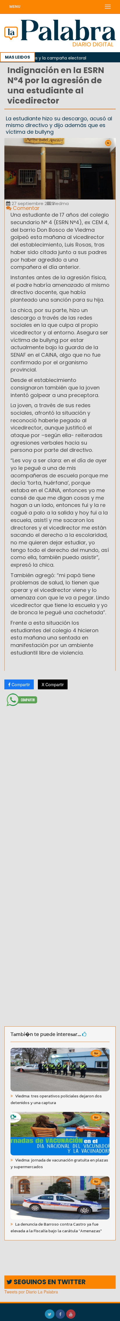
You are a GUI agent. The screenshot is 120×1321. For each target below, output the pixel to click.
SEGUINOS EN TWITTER (49, 1281)
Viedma (60, 203)
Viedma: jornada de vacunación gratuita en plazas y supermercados (59, 1163)
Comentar (25, 208)
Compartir (20, 684)
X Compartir (53, 684)
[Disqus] (60, 785)
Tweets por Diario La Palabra (31, 1292)
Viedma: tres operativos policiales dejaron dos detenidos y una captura (56, 1099)
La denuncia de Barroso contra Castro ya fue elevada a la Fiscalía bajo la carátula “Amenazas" (56, 1227)
